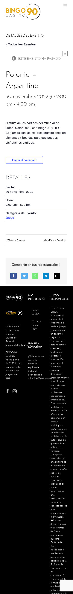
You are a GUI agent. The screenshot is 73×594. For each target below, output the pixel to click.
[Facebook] (13, 276)
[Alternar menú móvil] (65, 6)
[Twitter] (24, 276)
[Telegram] (46, 276)
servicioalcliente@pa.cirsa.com (22, 344)
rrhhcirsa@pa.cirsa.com (41, 378)
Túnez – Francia (16, 240)
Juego (10, 217)
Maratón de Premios (55, 240)
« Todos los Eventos (21, 44)
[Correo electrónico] (57, 276)
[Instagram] (15, 391)
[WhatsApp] (35, 276)
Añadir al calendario (24, 160)
